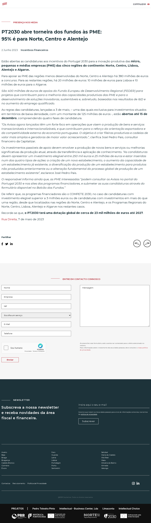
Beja (3, 455)
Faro (53, 452)
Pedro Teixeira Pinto (43, 508)
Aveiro (4, 452)
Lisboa (54, 460)
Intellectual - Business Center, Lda (78, 508)
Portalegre (55, 463)
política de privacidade (89, 414)
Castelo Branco (7, 463)
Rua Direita (9, 219)
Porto (53, 465)
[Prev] (137, 245)
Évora (3, 468)
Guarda (54, 455)
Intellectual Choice (129, 508)
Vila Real (105, 457)
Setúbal (104, 452)
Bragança (5, 460)
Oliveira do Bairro (108, 463)
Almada (104, 465)
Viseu (103, 460)
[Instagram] (133, 483)
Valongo (104, 468)
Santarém (55, 468)
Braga (4, 457)
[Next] (146, 245)
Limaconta (108, 508)
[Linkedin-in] (138, 483)
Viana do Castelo (108, 455)
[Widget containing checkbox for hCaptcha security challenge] (23, 347)
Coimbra (5, 465)
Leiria (53, 457)
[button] (4, 3)
